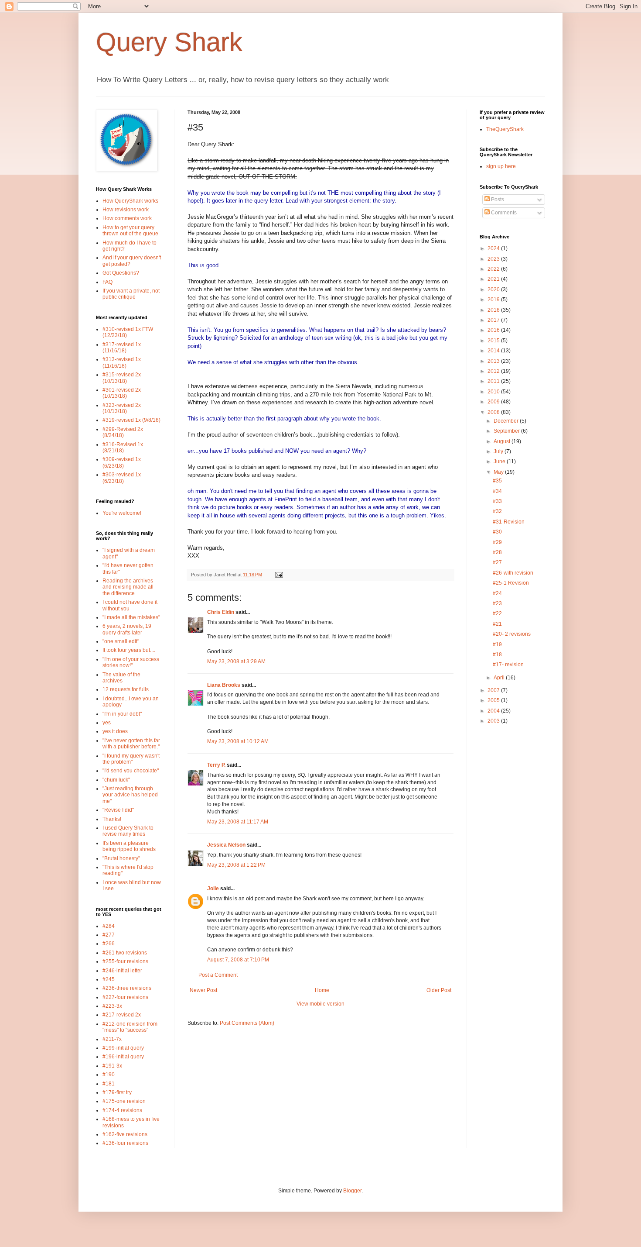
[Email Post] (278, 574)
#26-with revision (513, 573)
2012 (494, 371)
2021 (494, 279)
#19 (497, 644)
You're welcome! (121, 513)
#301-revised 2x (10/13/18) (121, 393)
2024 (494, 248)
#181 (108, 1084)
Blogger (352, 1191)
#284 (108, 926)
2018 (494, 310)
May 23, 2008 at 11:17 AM (237, 822)
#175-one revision (124, 1101)
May (499, 472)
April (500, 678)
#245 (108, 979)
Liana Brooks (223, 685)
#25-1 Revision (511, 583)
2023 (494, 259)
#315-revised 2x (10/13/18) (121, 378)
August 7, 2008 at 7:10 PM (238, 960)
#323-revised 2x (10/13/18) (121, 408)
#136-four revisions (125, 1143)
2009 (494, 402)
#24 (497, 593)
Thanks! (111, 819)
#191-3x (112, 1066)
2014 (494, 351)
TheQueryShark (505, 129)
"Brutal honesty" (121, 858)
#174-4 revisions (122, 1110)
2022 (494, 269)
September (507, 431)
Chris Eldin (220, 612)
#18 (497, 654)
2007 (494, 690)
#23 (497, 603)
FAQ (107, 282)
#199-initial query (123, 1048)
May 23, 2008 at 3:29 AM (236, 661)
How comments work (127, 218)
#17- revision (508, 664)
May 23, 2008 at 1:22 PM (236, 865)
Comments (503, 213)
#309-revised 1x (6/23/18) (121, 462)
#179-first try (117, 1092)
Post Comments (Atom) (247, 1023)
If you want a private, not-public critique (131, 294)
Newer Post (203, 990)
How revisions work (125, 210)
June (500, 461)
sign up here (501, 166)
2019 (494, 299)
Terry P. (216, 765)
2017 (494, 320)
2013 (494, 361)
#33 (497, 501)
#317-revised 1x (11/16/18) (121, 347)
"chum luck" (116, 780)
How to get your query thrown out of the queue (130, 230)
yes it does (115, 731)
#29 (497, 542)
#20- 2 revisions (512, 634)
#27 (497, 562)
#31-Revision (509, 522)
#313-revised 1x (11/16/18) (121, 362)
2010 (494, 392)
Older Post (438, 990)
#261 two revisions (124, 953)
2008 (494, 412)
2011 (494, 381)
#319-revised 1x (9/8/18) (131, 420)
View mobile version (320, 1004)
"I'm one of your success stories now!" (130, 662)
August (502, 441)
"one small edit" (120, 641)
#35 (497, 481)
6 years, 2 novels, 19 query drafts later (126, 629)
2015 (494, 341)
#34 (497, 491)
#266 (108, 943)
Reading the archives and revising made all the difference (127, 587)
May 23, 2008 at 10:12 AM (238, 741)
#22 (497, 613)
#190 (108, 1074)
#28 (497, 552)
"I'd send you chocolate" (130, 771)
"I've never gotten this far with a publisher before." (131, 743)
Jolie (213, 888)
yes (106, 723)
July (499, 451)
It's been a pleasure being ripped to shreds (129, 846)
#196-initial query (123, 1057)
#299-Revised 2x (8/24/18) (122, 432)
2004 (494, 711)
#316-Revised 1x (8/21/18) (122, 447)
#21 (497, 624)
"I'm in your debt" (122, 714)
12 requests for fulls (125, 689)
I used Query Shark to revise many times (127, 831)
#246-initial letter (122, 971)
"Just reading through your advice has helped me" (130, 794)
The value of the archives (121, 678)
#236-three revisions (126, 988)
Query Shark (169, 42)
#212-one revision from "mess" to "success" (129, 1027)
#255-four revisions (125, 961)
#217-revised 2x (121, 1015)
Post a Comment (218, 975)
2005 (494, 700)
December (507, 421)
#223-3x (112, 1006)
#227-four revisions (125, 997)
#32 (497, 511)
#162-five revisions (124, 1134)
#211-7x (112, 1039)
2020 (494, 289)
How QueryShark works (130, 201)
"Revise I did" (118, 810)
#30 (497, 532)
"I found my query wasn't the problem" (131, 759)
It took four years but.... (128, 650)
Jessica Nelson (226, 845)
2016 (494, 330)
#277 (108, 935)
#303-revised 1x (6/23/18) (121, 478)
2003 (494, 721)
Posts (497, 199)
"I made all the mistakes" (131, 617)
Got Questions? (120, 273)
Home (322, 990)
